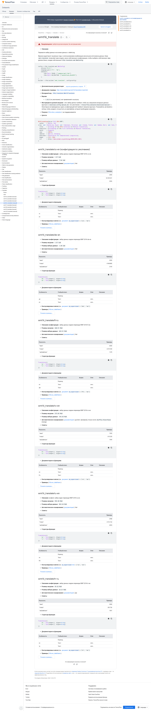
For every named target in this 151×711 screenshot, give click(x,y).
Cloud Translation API (79, 27)
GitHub (140, 2)
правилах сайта (67, 673)
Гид (34, 11)
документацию (86, 20)
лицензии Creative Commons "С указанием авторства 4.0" (87, 671)
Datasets (6, 7)
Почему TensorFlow (80, 2)
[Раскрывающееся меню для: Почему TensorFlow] (88, 2)
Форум (27, 691)
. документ (70, 221)
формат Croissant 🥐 (69, 20)
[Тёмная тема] (108, 64)
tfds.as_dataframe (54, 224)
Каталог (11, 11)
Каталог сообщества (23, 11)
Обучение (33, 2)
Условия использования (33, 707)
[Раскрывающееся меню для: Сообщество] (70, 2)
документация (69, 163)
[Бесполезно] (111, 33)
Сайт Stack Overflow (94, 694)
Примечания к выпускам (95, 691)
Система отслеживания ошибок (97, 689)
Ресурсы (52, 2)
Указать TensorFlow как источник (97, 700)
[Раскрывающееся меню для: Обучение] (38, 2)
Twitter (28, 697)
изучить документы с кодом (75, 86)
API (43, 2)
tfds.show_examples (54, 112)
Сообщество (64, 2)
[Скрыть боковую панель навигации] (21, 708)
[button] (11, 25)
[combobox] (113, 2)
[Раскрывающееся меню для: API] (46, 2)
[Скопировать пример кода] (111, 64)
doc (68, 565)
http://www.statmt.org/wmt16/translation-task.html (72, 90)
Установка (23, 2)
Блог (27, 689)
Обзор (4, 11)
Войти (147, 2)
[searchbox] (11, 17)
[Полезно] (109, 33)
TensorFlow (41, 32)
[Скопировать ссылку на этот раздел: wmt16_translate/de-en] (62, 235)
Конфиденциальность (47, 707)
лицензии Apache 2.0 (40, 673)
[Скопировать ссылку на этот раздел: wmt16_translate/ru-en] (61, 494)
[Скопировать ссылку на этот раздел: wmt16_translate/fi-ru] (60, 320)
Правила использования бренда (97, 697)
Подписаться (129, 707)
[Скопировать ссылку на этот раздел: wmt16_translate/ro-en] (61, 406)
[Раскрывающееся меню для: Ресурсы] (57, 2)
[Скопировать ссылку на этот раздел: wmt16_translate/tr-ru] (60, 579)
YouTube (28, 700)
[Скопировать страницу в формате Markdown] (66, 37)
